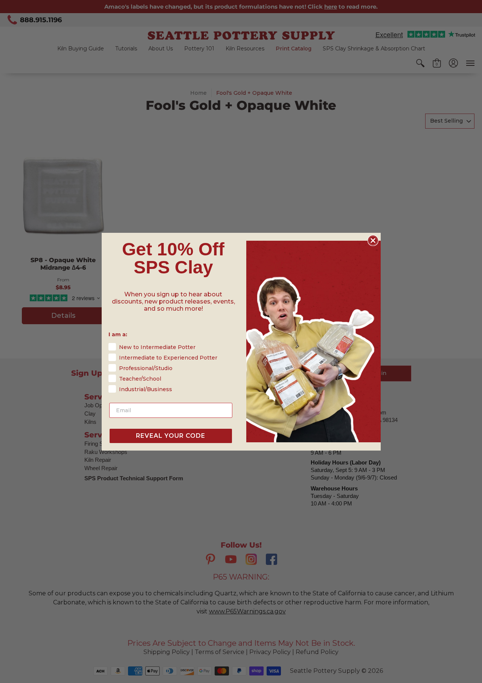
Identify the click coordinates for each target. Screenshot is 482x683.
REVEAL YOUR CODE (170, 435)
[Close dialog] (373, 240)
